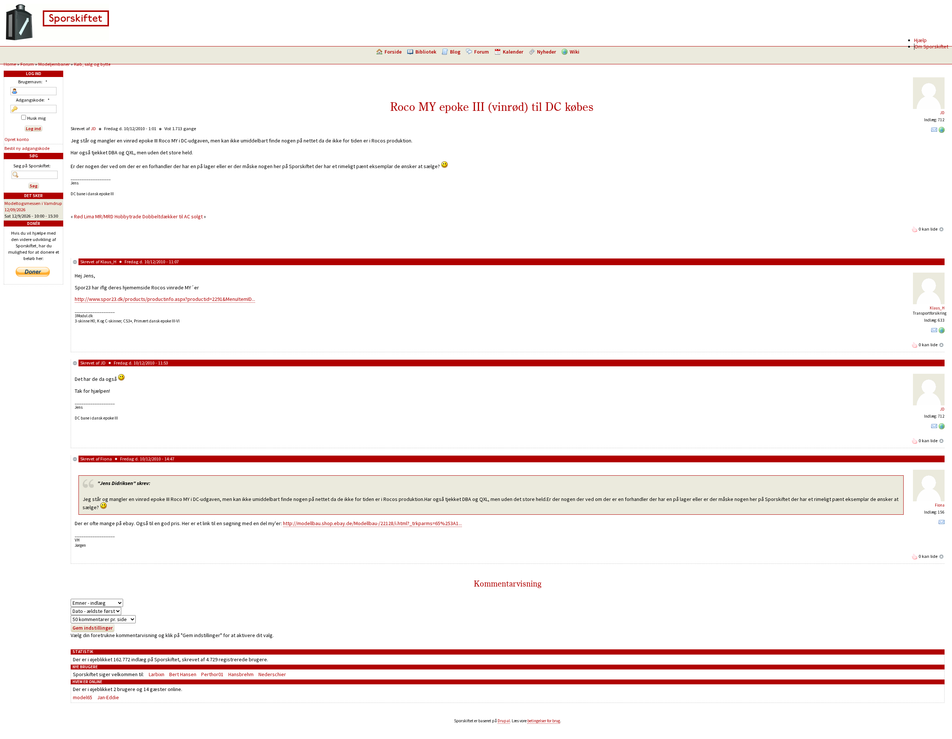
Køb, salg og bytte (92, 64)
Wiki (574, 51)
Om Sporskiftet (931, 46)
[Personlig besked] (934, 131)
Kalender (513, 51)
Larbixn (156, 674)
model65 (82, 697)
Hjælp (920, 40)
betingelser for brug (543, 720)
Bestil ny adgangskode (26, 148)
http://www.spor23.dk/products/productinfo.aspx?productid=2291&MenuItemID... (165, 299)
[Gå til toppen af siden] (942, 229)
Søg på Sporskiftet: (32, 165)
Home (10, 64)
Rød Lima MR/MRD (93, 216)
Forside (393, 51)
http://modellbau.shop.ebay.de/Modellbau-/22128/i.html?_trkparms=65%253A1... (372, 523)
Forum (481, 51)
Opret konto (16, 139)
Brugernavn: (32, 81)
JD (942, 112)
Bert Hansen (182, 674)
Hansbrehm (241, 674)
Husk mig (36, 118)
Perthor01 (212, 674)
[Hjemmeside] (942, 131)
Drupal (504, 720)
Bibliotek (425, 51)
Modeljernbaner (54, 64)
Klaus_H (108, 261)
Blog (455, 51)
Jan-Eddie (108, 697)
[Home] (57, 39)
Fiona (106, 459)
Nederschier (272, 674)
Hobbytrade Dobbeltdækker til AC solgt (159, 216)
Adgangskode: (32, 100)
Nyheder (546, 51)
